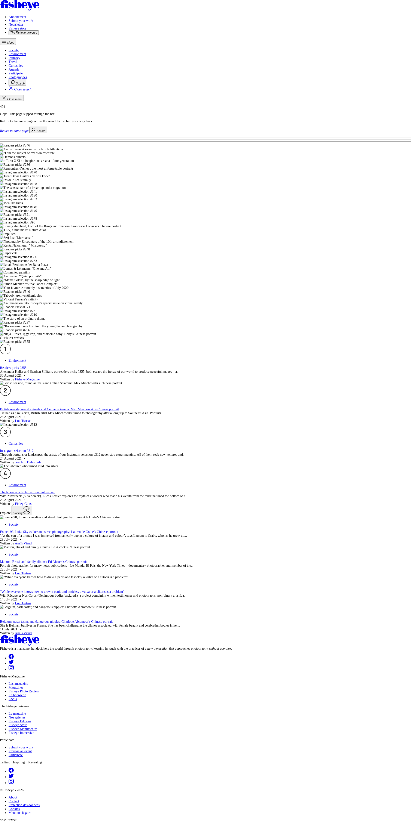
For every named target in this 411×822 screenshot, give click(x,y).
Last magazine (18, 683)
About (13, 797)
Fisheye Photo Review (24, 691)
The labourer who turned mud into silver (27, 492)
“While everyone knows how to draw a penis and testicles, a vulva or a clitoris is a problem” (62, 591)
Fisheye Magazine (27, 379)
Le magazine (17, 713)
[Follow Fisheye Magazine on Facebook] (11, 658)
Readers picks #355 (13, 368)
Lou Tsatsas (23, 421)
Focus (13, 699)
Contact (14, 801)
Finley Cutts (23, 504)
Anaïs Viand (23, 543)
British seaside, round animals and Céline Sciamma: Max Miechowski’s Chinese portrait (59, 409)
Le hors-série (17, 695)
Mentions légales (20, 813)
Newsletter (16, 24)
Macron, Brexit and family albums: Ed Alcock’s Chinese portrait (43, 561)
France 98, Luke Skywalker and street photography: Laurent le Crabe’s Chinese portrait (59, 532)
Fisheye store (17, 28)
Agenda (14, 69)
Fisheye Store (18, 725)
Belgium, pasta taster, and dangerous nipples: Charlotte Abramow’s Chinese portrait (56, 621)
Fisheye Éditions (20, 721)
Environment (17, 54)
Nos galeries (17, 717)
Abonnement (17, 17)
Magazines (16, 687)
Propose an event (20, 751)
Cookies (14, 809)
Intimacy (14, 58)
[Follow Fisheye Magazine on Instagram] (11, 669)
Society (14, 50)
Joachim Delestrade (28, 462)
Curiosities (16, 65)
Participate (16, 73)
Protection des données (24, 805)
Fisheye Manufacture (23, 729)
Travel (13, 62)
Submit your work (21, 20)
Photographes (18, 77)
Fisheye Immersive (21, 733)
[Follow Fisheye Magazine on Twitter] (11, 663)
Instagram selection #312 (17, 450)
